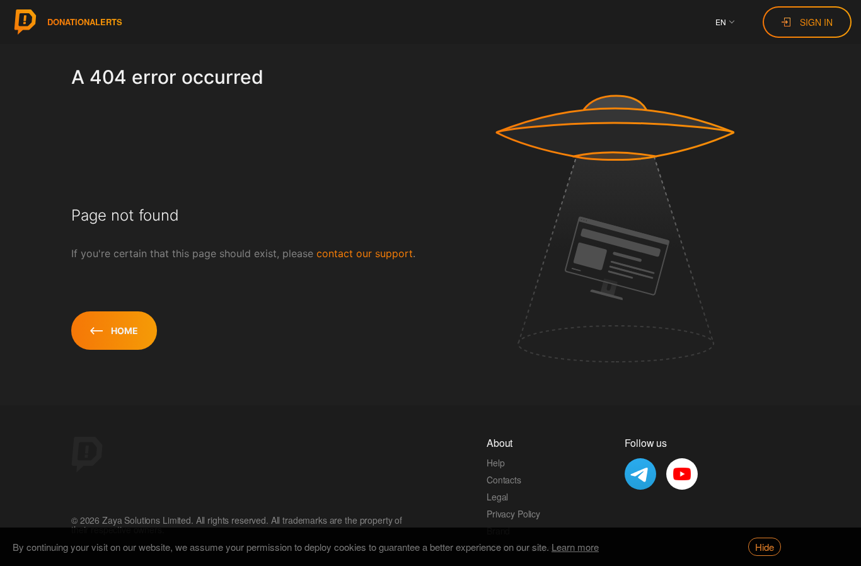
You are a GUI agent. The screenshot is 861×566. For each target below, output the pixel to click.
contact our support (364, 253)
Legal (497, 496)
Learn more (575, 546)
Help (495, 462)
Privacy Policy (513, 513)
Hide (764, 546)
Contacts (504, 479)
